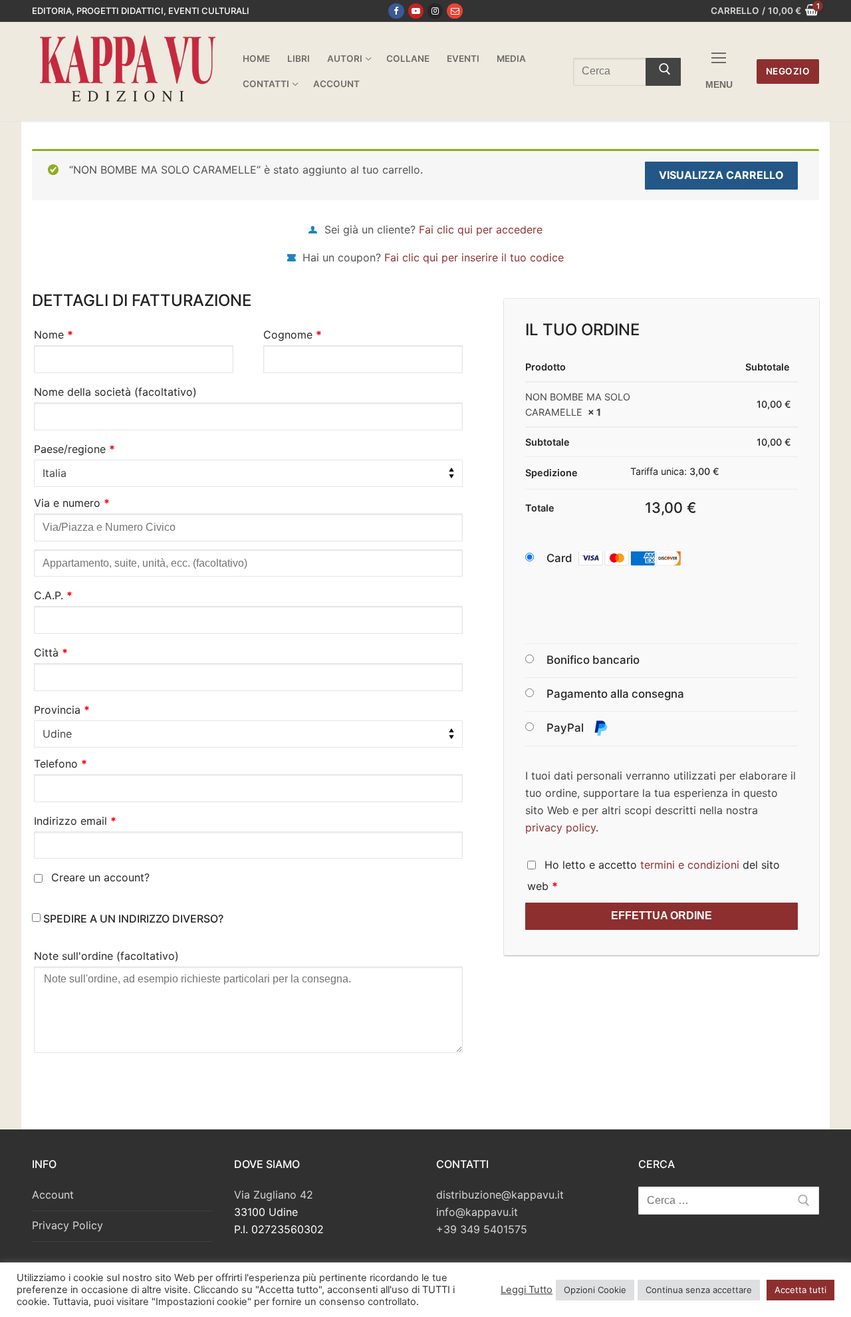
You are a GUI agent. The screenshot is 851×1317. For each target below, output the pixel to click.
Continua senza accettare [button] (699, 1289)
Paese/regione (74, 449)
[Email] (454, 11)
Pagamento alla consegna (615, 693)
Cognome (292, 334)
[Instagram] (435, 11)
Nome (53, 334)
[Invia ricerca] (663, 72)
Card (559, 558)
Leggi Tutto (526, 1290)
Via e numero (72, 503)
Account (53, 1194)
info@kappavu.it (477, 1212)
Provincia (62, 709)
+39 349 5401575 (481, 1229)
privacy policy (560, 827)
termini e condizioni (689, 864)
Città (51, 652)
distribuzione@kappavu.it (500, 1194)
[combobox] (248, 474)
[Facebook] (396, 11)
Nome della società (115, 391)
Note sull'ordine (106, 955)
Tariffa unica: (674, 471)
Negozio (788, 71)
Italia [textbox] (54, 473)
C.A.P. (53, 595)
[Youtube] (416, 11)
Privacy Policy (67, 1225)
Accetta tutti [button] (800, 1289)
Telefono (60, 763)
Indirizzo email (75, 820)
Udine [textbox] (57, 733)
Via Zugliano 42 (273, 1194)
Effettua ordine (661, 915)
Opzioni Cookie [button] (595, 1289)
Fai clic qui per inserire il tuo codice (474, 257)
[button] (626, 558)
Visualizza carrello (721, 175)
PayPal (566, 727)
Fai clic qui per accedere (481, 229)
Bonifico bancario (593, 659)
